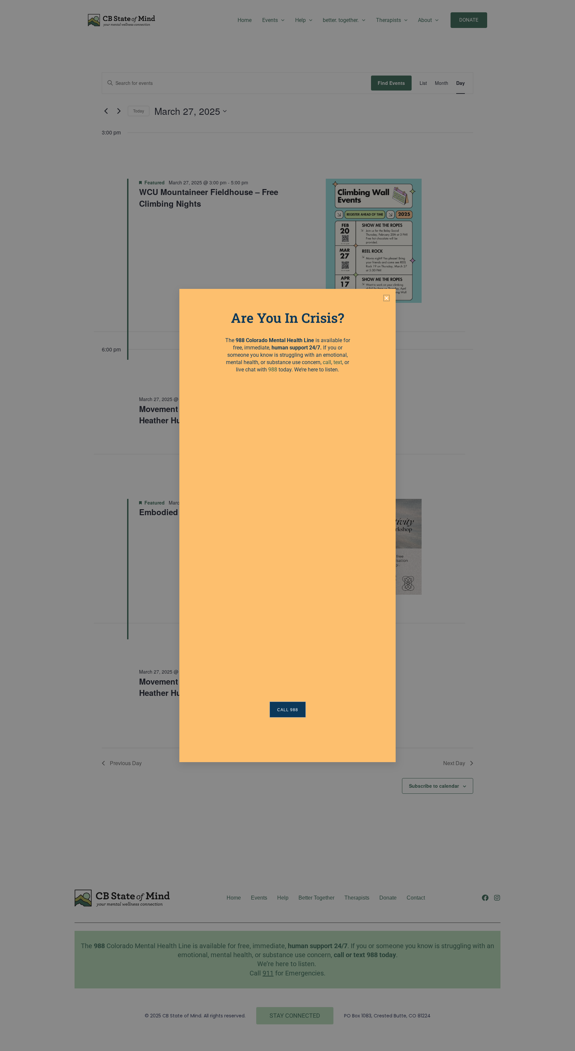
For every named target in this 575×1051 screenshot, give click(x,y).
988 (272, 369)
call (327, 362)
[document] (287, 525)
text (337, 362)
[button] (386, 298)
